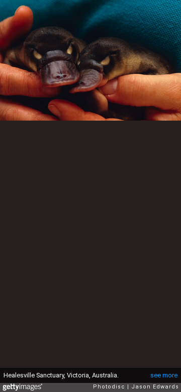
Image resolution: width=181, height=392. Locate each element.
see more (163, 375)
